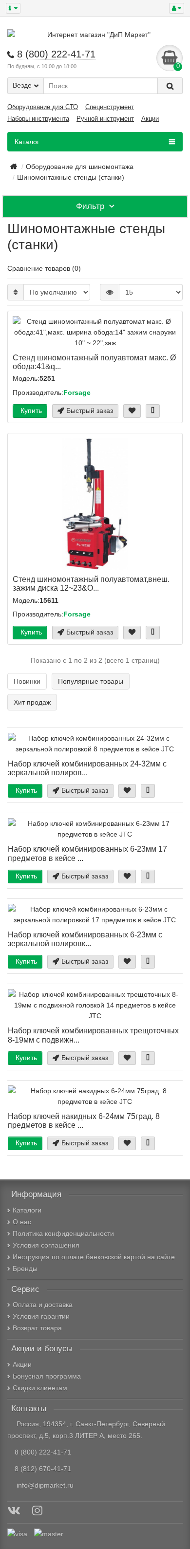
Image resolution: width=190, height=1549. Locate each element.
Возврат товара (37, 1328)
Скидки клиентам (40, 1388)
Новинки (27, 681)
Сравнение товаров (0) (44, 268)
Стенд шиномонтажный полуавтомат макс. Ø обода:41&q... (94, 362)
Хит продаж (32, 702)
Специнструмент (109, 107)
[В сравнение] (153, 411)
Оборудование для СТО (42, 107)
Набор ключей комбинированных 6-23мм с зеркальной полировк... (85, 939)
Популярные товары (90, 681)
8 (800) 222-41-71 (43, 1452)
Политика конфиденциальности (63, 1233)
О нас (22, 1222)
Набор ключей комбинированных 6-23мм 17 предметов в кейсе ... (87, 853)
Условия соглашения (46, 1245)
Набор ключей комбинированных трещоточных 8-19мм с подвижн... (93, 1035)
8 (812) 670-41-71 (43, 1469)
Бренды (25, 1268)
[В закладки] (132, 411)
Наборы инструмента (38, 118)
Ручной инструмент (105, 118)
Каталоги (27, 1210)
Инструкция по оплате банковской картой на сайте (94, 1257)
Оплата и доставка (43, 1304)
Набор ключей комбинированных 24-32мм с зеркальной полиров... (87, 768)
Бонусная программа (47, 1376)
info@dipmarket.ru (43, 1485)
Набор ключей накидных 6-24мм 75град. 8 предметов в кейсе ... (84, 1120)
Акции (150, 118)
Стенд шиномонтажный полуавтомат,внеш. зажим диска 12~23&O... (91, 583)
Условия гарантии (41, 1316)
